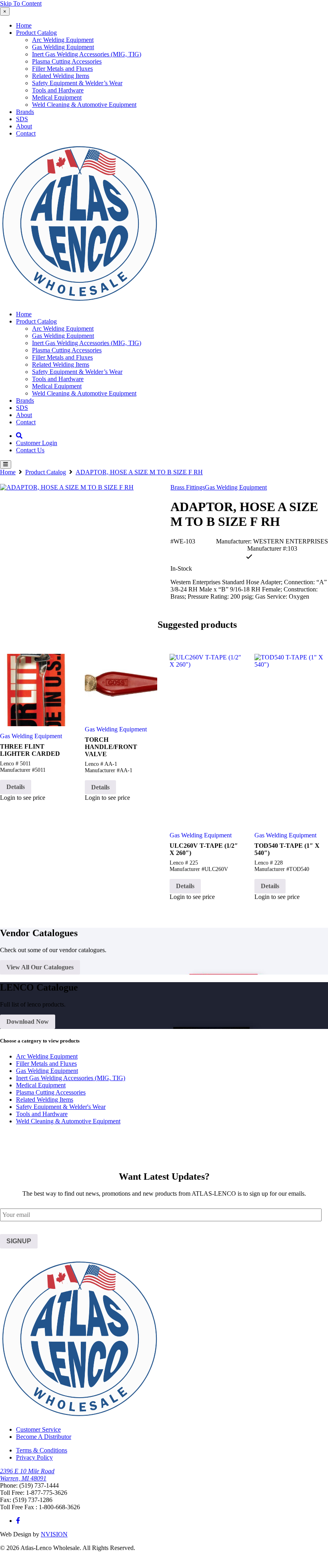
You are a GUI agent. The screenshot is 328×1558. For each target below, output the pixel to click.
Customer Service (38, 1429)
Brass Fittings (187, 487)
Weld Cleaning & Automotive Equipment (84, 104)
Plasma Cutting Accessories (67, 61)
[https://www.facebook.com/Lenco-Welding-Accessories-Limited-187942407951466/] (18, 1520)
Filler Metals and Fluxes (62, 68)
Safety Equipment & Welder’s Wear (77, 83)
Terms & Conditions (41, 1450)
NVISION (54, 1534)
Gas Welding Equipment (63, 47)
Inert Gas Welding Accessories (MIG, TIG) (86, 54)
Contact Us (30, 450)
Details (15, 786)
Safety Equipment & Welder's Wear (61, 1106)
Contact (26, 133)
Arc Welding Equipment (63, 39)
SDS (22, 119)
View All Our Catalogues (40, 967)
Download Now (27, 1021)
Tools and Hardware (58, 90)
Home (24, 25)
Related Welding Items (60, 75)
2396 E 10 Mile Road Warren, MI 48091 (27, 1475)
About (24, 126)
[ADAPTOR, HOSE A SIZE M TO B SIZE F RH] (79, 562)
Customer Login (36, 442)
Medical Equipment (57, 97)
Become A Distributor (43, 1436)
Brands (25, 111)
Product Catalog (36, 32)
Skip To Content (21, 3)
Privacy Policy (34, 1457)
